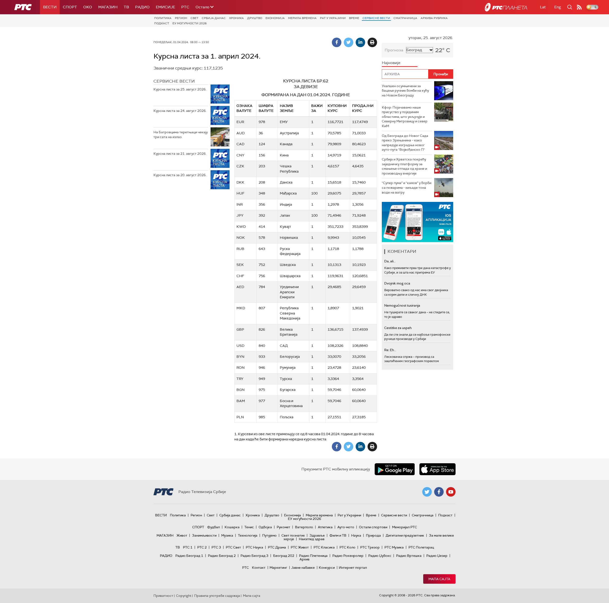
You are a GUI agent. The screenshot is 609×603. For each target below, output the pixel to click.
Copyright (183, 595)
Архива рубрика (434, 18)
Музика (227, 535)
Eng (557, 7)
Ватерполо (304, 527)
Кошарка (232, 527)
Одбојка (265, 527)
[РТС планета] (505, 7)
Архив (304, 559)
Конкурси (327, 567)
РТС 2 (202, 547)
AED (240, 286)
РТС (185, 7)
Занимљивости (204, 535)
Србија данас (214, 18)
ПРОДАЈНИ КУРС (362, 108)
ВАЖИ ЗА (317, 108)
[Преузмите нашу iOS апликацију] (437, 469)
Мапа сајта (439, 579)
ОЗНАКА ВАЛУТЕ (244, 108)
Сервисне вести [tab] (174, 81)
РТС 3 (216, 547)
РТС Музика (394, 547)
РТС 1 (187, 547)
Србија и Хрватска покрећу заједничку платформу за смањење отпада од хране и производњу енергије (404, 166)
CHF (240, 276)
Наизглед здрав (311, 539)
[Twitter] (348, 42)
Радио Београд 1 (189, 555)
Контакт (258, 567)
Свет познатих (293, 535)
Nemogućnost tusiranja (402, 305)
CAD (240, 144)
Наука (356, 535)
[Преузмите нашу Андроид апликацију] (395, 469)
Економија (275, 18)
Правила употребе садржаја (217, 595)
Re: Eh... (390, 350)
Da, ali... (390, 261)
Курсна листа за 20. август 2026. (179, 175)
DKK (240, 182)
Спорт (70, 7)
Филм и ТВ (337, 535)
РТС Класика (324, 547)
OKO (87, 7)
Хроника (236, 18)
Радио (142, 7)
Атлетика (325, 527)
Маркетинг (278, 567)
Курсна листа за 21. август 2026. (179, 153)
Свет (194, 18)
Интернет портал (353, 567)
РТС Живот (300, 547)
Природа (373, 535)
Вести (50, 7)
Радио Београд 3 (254, 555)
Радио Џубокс (379, 555)
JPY (239, 215)
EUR (240, 122)
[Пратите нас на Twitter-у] (427, 492)
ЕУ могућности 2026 (189, 23)
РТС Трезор (370, 547)
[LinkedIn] (360, 42)
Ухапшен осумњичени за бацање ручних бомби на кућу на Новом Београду (405, 90)
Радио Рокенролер (347, 555)
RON (240, 367)
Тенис (249, 527)
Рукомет (283, 527)
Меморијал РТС (404, 527)
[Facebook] (336, 42)
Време (354, 18)
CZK (240, 166)
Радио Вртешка (409, 555)
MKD (240, 308)
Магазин (108, 7)
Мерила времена (302, 18)
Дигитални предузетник (405, 535)
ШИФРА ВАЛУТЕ (266, 108)
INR (239, 204)
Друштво (254, 18)
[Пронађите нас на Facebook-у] (439, 492)
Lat (543, 7)
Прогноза (394, 50)
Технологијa (247, 535)
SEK (240, 264)
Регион (181, 18)
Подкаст (161, 23)
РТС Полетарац (421, 547)
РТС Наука (254, 547)
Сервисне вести (376, 18)
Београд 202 (283, 555)
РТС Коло (347, 547)
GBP (240, 329)
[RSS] (579, 7)
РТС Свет (233, 547)
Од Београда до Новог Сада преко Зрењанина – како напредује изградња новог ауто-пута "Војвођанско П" (405, 143)
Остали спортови (373, 527)
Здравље (317, 535)
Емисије (165, 7)
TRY (239, 378)
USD (240, 345)
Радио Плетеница (313, 555)
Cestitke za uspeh (398, 328)
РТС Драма (277, 547)
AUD (240, 133)
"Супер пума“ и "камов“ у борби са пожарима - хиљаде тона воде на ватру (406, 187)
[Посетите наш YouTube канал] (451, 492)
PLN (240, 417)
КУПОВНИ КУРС (337, 108)
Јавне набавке (303, 567)
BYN (240, 356)
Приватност (163, 595)
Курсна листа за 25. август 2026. (179, 89)
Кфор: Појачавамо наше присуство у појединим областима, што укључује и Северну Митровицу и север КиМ (404, 116)
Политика (163, 18)
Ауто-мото (345, 527)
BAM (240, 401)
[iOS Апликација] (417, 222)
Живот (182, 535)
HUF (240, 193)
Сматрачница (405, 18)
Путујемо (269, 535)
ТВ (126, 7)
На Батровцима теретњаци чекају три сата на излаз (180, 134)
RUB (240, 248)
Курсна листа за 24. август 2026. (179, 111)
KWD (241, 226)
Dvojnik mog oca (397, 283)
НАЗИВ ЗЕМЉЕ (287, 108)
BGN (240, 389)
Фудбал (213, 527)
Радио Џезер (436, 555)
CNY (240, 155)
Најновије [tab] (391, 62)
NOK (240, 237)
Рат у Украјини (333, 18)
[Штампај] (372, 42)
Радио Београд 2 (222, 555)
